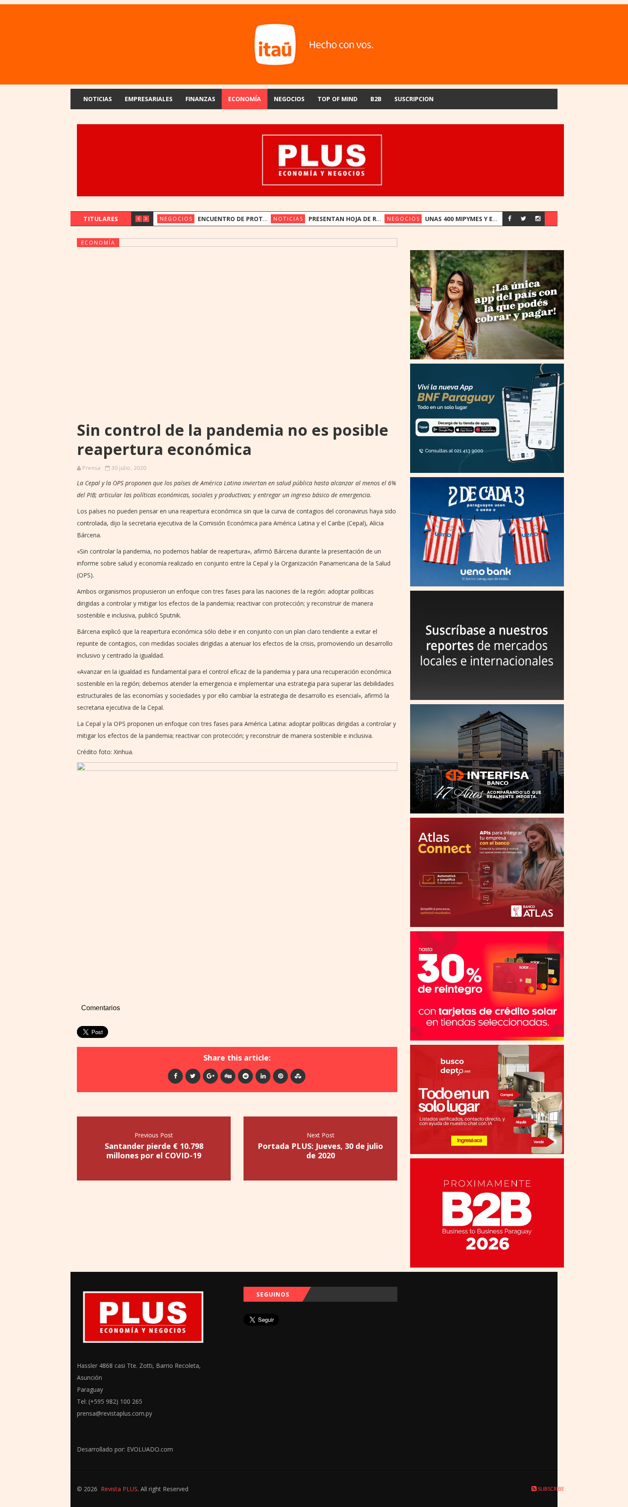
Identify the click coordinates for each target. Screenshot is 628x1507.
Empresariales (149, 99)
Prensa (91, 468)
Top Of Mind (337, 99)
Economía (244, 99)
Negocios (289, 99)
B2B (375, 99)
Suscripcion (414, 99)
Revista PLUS (119, 1489)
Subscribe (550, 1488)
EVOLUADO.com (150, 1449)
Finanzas (200, 99)
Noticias (97, 99)
